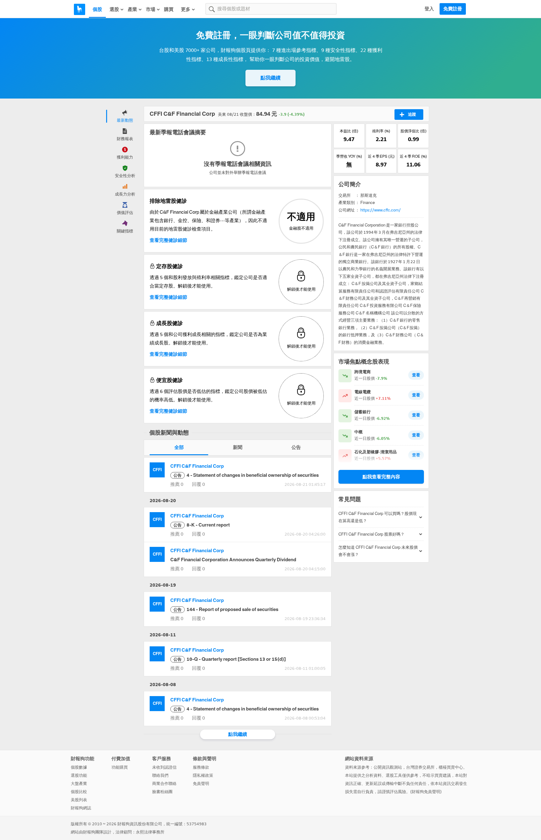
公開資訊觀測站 (388, 767)
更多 (185, 9)
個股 (97, 9)
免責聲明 (201, 783)
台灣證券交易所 (420, 767)
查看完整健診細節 (168, 240)
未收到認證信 (164, 767)
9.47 (348, 139)
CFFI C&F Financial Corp (197, 466)
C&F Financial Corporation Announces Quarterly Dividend (233, 560)
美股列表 (79, 799)
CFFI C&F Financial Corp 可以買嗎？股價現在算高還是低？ (377, 517)
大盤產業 (79, 783)
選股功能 (79, 775)
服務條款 (201, 767)
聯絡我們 (160, 775)
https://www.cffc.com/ (380, 210)
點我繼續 (270, 78)
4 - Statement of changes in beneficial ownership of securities (246, 475)
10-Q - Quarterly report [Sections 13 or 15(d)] (229, 659)
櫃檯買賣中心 (451, 767)
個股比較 (79, 791)
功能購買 (119, 767)
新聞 (237, 447)
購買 (168, 9)
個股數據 (79, 767)
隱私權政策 (203, 775)
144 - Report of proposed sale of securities (225, 609)
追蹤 (412, 114)
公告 (296, 447)
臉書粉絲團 (162, 791)
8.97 (381, 164)
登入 (429, 9)
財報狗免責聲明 (426, 791)
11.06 (413, 164)
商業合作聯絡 (164, 783)
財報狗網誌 (81, 808)
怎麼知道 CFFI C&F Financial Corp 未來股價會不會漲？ (378, 551)
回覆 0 (198, 484)
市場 (150, 9)
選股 (114, 9)
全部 (179, 447)
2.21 (381, 139)
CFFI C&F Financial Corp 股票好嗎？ (371, 534)
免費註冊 (452, 9)
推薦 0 (176, 484)
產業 (132, 9)
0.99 (413, 139)
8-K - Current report (201, 525)
